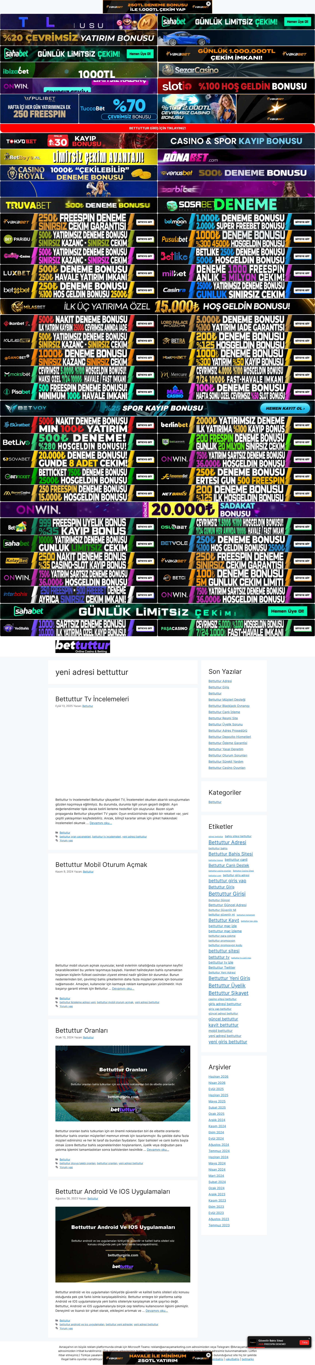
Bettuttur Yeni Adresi (222, 972)
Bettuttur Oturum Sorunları (228, 755)
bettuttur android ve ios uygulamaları (82, 1324)
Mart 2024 (216, 1176)
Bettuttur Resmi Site (223, 718)
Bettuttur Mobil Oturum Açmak (101, 864)
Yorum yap (66, 840)
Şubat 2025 (217, 1107)
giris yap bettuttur (220, 1009)
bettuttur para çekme (222, 936)
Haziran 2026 (218, 1076)
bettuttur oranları (107, 1163)
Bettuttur (65, 832)
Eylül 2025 (216, 1089)
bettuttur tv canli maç (241, 958)
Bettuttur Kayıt (224, 920)
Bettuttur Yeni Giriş (229, 978)
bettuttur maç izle (223, 926)
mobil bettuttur (221, 1031)
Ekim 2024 (216, 1132)
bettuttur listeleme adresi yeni (78, 1002)
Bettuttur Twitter (222, 967)
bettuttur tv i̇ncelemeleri (106, 836)
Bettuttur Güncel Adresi (227, 905)
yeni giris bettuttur (228, 1041)
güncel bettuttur (223, 1018)
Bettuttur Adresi (220, 681)
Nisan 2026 (217, 1083)
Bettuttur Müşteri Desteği (227, 699)
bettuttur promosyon (222, 940)
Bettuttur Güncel (219, 900)
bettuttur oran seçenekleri (75, 836)
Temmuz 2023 (219, 1225)
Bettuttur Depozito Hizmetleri (230, 737)
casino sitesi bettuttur (223, 999)
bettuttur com (215, 875)
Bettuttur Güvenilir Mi (222, 910)
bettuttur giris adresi (236, 875)
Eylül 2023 (216, 1213)
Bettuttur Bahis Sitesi (231, 853)
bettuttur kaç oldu (249, 921)
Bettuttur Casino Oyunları (227, 768)
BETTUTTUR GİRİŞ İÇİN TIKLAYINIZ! (157, 128)
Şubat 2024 (217, 1182)
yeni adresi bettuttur (134, 836)
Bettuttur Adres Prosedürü (228, 730)
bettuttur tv (219, 957)
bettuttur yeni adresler (119, 1324)
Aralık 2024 (217, 1120)
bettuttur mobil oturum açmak (115, 1002)
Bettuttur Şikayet (228, 993)
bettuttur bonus (216, 860)
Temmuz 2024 (219, 1151)
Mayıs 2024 (217, 1163)
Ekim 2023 (216, 1206)
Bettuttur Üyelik (227, 985)
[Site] (78, 221)
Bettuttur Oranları (81, 1030)
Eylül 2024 (216, 1138)
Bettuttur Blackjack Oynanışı (229, 706)
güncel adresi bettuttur (223, 1013)
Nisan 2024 (217, 1169)
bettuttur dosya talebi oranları (78, 1163)
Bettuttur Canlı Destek (229, 865)
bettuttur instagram (246, 915)
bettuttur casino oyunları (220, 871)
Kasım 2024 (217, 1126)
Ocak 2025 (216, 1114)
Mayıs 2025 (217, 1101)
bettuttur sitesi (224, 950)
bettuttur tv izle (221, 962)
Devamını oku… (101, 823)
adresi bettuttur (216, 836)
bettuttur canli (236, 860)
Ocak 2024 (217, 1188)
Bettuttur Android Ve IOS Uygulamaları (112, 1191)
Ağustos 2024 (219, 1145)
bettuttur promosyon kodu (225, 945)
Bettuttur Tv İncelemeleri (92, 699)
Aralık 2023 (217, 1194)
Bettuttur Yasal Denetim (226, 749)
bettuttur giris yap (227, 880)
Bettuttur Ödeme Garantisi (228, 743)
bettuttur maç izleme (225, 931)
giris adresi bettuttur (225, 1004)
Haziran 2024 (218, 1157)
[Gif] (157, 306)
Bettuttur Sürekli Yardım (226, 761)
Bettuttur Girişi (227, 894)
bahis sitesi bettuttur (238, 836)
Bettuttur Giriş (219, 687)
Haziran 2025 (218, 1095)
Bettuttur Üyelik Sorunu (226, 724)
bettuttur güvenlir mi (222, 914)
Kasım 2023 (217, 1200)
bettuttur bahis (218, 848)
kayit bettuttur (223, 1025)
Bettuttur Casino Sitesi (243, 871)
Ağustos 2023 (219, 1219)
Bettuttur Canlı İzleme (224, 712)
